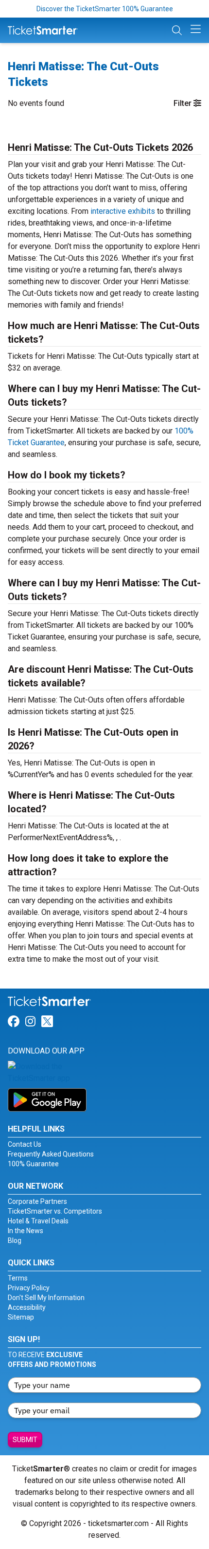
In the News (25, 1231)
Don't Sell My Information (46, 1297)
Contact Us (24, 1144)
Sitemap (21, 1317)
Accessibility (27, 1307)
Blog (14, 1240)
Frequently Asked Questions (51, 1154)
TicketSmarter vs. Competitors (55, 1211)
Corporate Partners (37, 1201)
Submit (25, 1440)
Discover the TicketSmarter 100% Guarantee (104, 9)
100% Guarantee (33, 1164)
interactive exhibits (122, 211)
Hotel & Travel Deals (38, 1221)
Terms (18, 1278)
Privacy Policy (29, 1288)
